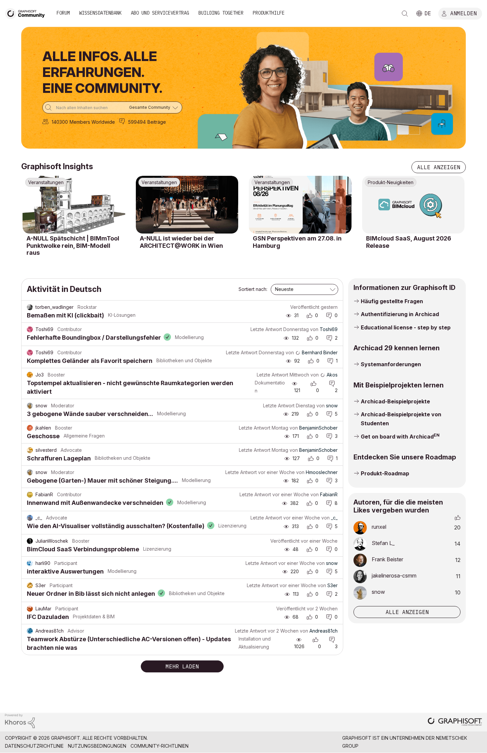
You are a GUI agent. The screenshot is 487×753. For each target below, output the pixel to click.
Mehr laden (182, 666)
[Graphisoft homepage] (455, 722)
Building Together (221, 13)
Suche (405, 13)
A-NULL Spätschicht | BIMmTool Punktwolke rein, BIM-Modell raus (73, 245)
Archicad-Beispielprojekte (395, 401)
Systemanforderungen (391, 364)
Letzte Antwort (266, 329)
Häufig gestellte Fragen (392, 301)
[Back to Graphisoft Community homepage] (27, 13)
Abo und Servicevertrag (160, 13)
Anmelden (463, 13)
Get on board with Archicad (397, 436)
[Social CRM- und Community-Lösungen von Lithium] (20, 720)
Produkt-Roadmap (385, 473)
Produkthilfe (269, 13)
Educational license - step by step (406, 327)
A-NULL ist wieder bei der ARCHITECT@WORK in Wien (181, 242)
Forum (63, 13)
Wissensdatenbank (100, 13)
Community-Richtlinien (160, 746)
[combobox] (112, 107)
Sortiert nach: (253, 289)
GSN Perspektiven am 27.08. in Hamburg (297, 242)
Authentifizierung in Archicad (400, 314)
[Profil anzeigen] (30, 307)
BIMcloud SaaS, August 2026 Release (408, 242)
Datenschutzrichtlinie (34, 746)
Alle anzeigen (438, 167)
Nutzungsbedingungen (97, 746)
